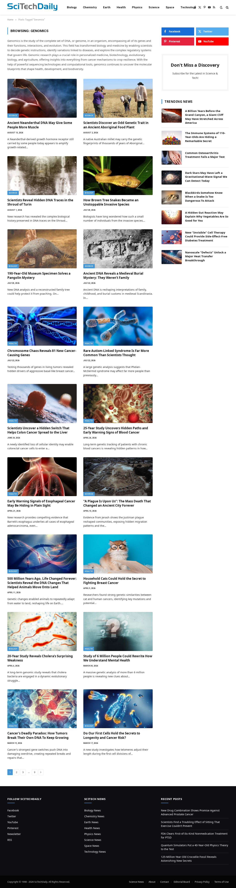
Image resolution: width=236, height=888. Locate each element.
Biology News (92, 810)
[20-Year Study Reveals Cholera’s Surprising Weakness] (42, 631)
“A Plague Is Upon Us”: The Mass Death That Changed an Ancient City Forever (117, 503)
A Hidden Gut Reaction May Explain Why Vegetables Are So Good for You (206, 216)
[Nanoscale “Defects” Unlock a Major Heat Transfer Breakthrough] (172, 257)
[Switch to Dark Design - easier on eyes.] (221, 7)
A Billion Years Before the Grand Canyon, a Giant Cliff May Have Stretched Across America (204, 116)
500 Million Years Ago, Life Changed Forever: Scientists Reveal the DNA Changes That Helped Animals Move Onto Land (42, 582)
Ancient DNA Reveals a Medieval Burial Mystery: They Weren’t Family (113, 275)
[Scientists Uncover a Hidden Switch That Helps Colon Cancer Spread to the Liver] (42, 403)
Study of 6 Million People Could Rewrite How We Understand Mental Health (117, 658)
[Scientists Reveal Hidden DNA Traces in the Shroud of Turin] (42, 175)
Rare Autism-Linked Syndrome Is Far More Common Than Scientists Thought (116, 353)
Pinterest (12, 828)
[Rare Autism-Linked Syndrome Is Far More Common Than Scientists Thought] (118, 326)
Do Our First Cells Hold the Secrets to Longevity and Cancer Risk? (111, 735)
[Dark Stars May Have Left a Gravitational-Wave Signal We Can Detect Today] (172, 178)
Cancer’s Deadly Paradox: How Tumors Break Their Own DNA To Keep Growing (38, 735)
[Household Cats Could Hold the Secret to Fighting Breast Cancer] (118, 553)
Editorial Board (182, 881)
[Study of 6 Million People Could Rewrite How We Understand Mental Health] (118, 631)
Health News (92, 828)
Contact (164, 881)
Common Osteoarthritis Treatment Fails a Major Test (205, 155)
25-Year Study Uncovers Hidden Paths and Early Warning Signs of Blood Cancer (115, 430)
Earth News (91, 822)
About (152, 881)
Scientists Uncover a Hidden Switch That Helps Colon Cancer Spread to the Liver (38, 430)
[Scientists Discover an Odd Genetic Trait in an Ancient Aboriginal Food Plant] (118, 98)
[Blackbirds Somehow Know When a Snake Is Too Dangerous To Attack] (172, 197)
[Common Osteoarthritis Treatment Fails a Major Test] (172, 158)
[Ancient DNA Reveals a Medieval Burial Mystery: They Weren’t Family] (118, 248)
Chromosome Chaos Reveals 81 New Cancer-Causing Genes (41, 353)
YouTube (12, 822)
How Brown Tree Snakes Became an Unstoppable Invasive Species (110, 202)
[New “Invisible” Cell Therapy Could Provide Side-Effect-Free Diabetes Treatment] (172, 237)
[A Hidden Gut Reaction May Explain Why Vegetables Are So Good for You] (172, 217)
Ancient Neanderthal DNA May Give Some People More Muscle (39, 125)
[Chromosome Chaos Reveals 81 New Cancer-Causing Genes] (42, 326)
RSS (9, 840)
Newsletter (14, 834)
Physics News (92, 834)
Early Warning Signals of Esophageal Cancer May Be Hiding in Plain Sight (41, 503)
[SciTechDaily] (32, 7)
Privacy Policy (202, 881)
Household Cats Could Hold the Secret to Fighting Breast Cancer (114, 580)
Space (170, 7)
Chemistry (90, 7)
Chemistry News (94, 816)
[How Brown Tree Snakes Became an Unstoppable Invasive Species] (118, 175)
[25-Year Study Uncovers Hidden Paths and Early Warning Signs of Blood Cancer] (118, 403)
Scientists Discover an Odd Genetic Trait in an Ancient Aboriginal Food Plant (115, 125)
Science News (92, 840)
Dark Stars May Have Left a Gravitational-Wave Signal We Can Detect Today (206, 176)
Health (121, 7)
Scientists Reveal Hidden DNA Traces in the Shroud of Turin (40, 202)
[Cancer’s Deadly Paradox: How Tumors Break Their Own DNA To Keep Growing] (42, 708)
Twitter (11, 816)
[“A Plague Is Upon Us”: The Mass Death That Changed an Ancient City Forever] (118, 476)
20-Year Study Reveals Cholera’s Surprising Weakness (40, 658)
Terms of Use (221, 881)
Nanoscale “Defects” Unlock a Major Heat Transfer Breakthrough (205, 256)
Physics (137, 7)
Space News (91, 845)
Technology (188, 7)
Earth (106, 7)
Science (154, 7)
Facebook (13, 810)
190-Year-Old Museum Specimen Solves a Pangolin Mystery (38, 275)
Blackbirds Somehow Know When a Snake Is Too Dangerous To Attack (204, 196)
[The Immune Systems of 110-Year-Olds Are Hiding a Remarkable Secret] (172, 138)
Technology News (95, 851)
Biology (72, 7)
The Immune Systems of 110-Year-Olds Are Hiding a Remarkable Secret (205, 137)
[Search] (227, 7)
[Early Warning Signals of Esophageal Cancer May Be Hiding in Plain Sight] (42, 476)
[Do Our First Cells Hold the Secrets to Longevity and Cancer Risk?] (118, 708)
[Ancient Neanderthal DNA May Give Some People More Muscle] (42, 98)
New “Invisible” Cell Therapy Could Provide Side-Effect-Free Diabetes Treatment (206, 236)
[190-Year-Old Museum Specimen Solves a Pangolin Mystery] (42, 248)
